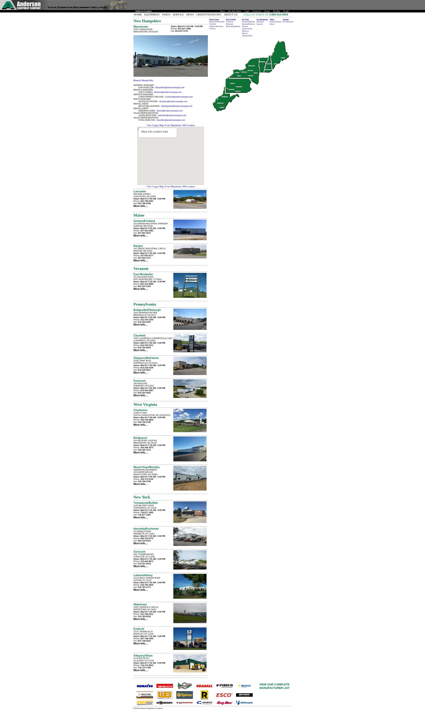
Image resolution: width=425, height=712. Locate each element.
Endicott (138, 628)
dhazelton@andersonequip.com (169, 87)
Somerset (139, 380)
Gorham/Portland (144, 221)
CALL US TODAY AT (256, 14)
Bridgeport (140, 437)
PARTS (166, 14)
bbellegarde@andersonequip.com (176, 106)
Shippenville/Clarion (146, 358)
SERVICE (178, 14)
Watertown (140, 604)
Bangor (138, 245)
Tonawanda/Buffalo (145, 502)
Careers (267, 11)
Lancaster (139, 191)
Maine (272, 19)
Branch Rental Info (143, 80)
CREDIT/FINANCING (208, 14)
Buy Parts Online (234, 11)
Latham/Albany (143, 575)
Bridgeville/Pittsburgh (147, 310)
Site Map (276, 11)
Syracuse (139, 551)
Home (222, 11)
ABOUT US (230, 14)
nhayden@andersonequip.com (173, 101)
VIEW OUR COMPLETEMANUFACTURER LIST (274, 686)
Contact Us (257, 11)
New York (245, 19)
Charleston (140, 410)
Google (286, 11)
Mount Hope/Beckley (146, 467)
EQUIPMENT (152, 14)
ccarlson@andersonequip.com (179, 97)
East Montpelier (143, 274)
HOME (138, 14)
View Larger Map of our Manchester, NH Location (171, 125)
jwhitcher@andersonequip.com (172, 115)
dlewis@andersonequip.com (170, 111)
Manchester (140, 26)
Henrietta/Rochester (146, 528)
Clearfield (139, 335)
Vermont (286, 19)
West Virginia (231, 19)
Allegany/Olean (143, 655)
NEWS (190, 14)
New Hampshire (262, 19)
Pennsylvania (214, 19)
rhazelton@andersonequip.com (171, 120)
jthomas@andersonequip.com (168, 92)
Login (247, 11)
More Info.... (140, 206)
